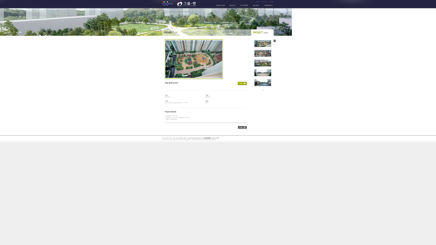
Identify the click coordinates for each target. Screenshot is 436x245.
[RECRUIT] (256, 6)
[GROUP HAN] (221, 6)
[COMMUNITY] (268, 6)
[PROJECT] (233, 6)
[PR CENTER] (244, 6)
